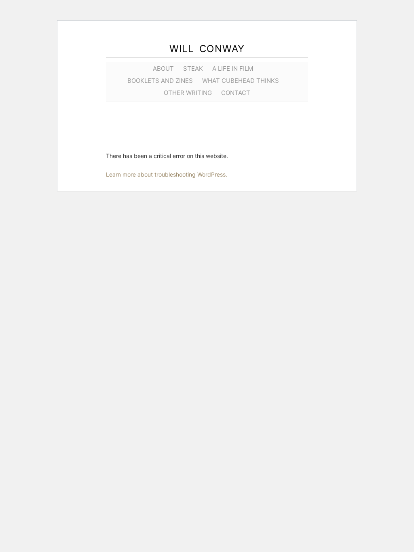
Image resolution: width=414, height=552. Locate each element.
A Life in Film (232, 68)
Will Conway (207, 49)
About (163, 68)
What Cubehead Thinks (240, 80)
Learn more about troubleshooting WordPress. (166, 174)
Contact (235, 93)
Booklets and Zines (160, 80)
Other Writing (188, 93)
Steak (193, 68)
